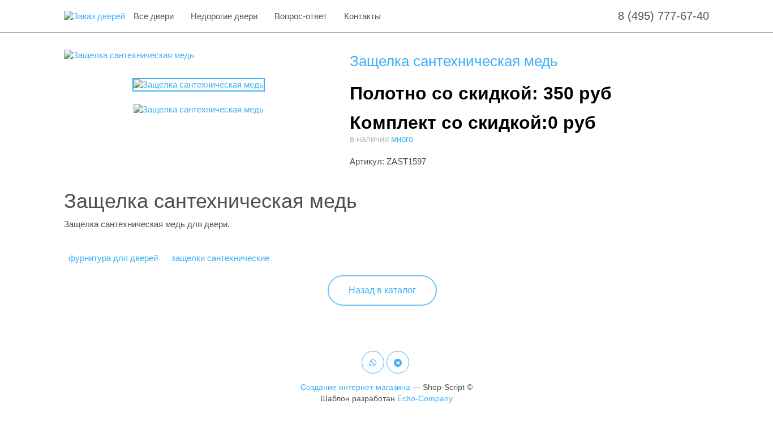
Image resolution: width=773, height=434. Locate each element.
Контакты (362, 16)
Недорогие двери (224, 16)
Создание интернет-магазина (355, 387)
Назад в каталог (382, 290)
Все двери (154, 16)
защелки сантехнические (220, 258)
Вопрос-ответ (300, 16)
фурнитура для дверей (113, 258)
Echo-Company (425, 398)
